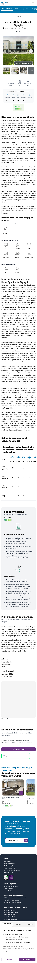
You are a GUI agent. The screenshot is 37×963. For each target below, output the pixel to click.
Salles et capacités (22, 9)
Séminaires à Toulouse (11, 917)
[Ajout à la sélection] (21, 793)
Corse (7, 28)
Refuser (9, 959)
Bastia (25, 28)
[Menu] (33, 3)
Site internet (4, 719)
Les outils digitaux (9, 891)
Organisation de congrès (11, 886)
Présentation (7, 9)
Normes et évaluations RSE (12, 870)
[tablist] (18, 924)
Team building (8, 889)
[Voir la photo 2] (15, 70)
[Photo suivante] (31, 51)
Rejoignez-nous (8, 872)
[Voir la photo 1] (6, 70)
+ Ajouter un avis (18, 749)
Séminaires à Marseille (10, 919)
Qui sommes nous (9, 864)
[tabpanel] (18, 941)
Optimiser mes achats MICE (12, 902)
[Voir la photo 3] (23, 70)
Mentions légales (9, 866)
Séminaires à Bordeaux (11, 912)
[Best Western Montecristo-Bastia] (13, 793)
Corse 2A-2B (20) (16, 28)
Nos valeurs (7, 861)
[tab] (7, 925)
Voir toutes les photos (23, 63)
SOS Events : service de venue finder (15, 898)
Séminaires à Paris (9, 910)
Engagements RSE (9, 868)
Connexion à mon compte (12, 900)
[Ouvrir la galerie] (18, 50)
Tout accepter (27, 959)
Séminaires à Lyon (9, 915)
